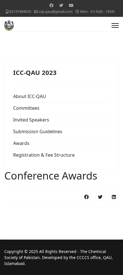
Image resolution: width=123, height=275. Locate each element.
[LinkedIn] (114, 197)
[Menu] (115, 25)
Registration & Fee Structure (44, 155)
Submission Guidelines (37, 131)
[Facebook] (51, 5)
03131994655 (20, 11)
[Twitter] (61, 5)
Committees (26, 108)
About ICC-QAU (29, 96)
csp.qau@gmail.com (56, 11)
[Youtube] (71, 5)
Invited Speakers (31, 120)
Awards (21, 143)
